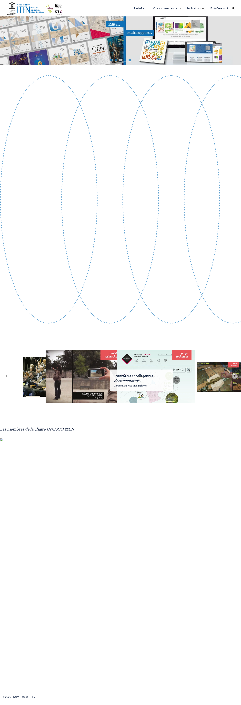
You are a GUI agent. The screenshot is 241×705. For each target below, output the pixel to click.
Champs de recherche (165, 8)
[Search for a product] (233, 8)
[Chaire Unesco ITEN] (35, 7)
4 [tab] (125, 60)
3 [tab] (120, 60)
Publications (194, 8)
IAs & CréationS (219, 8)
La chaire (139, 8)
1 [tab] (111, 60)
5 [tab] (129, 60)
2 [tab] (116, 60)
